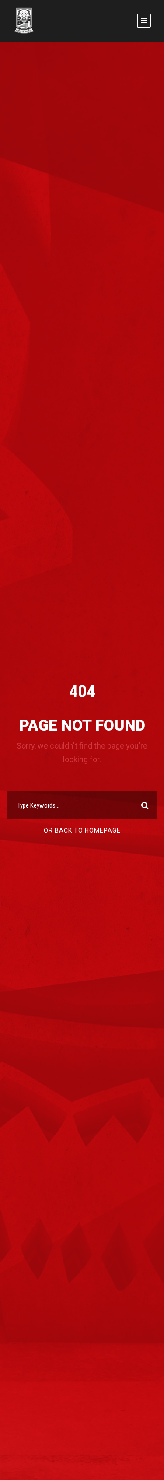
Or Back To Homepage (82, 830)
